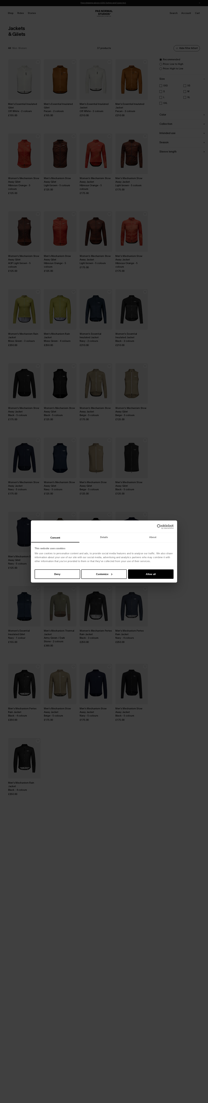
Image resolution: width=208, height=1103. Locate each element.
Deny (57, 574)
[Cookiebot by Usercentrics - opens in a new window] (159, 526)
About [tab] (152, 537)
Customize (102, 574)
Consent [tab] (55, 537)
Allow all (151, 574)
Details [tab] (104, 537)
